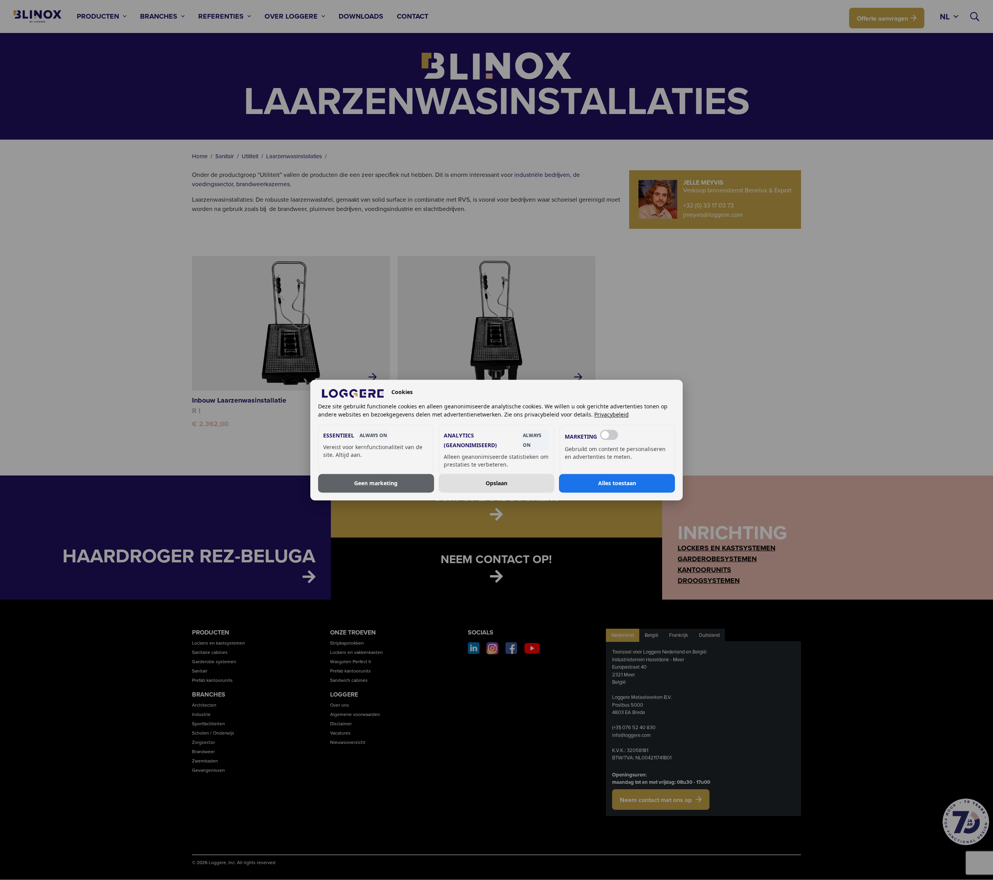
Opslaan (496, 483)
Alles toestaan (617, 483)
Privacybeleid (611, 414)
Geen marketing (376, 483)
